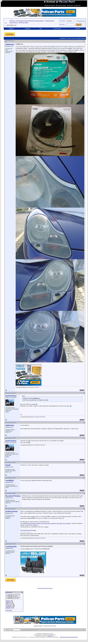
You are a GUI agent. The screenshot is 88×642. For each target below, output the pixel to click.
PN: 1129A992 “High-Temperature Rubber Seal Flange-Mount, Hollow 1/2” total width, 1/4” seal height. (45, 523)
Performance (77, 5)
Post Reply (9, 34)
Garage (27, 28)
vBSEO (50, 636)
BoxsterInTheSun (13, 496)
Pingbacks (8, 606)
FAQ (40, 28)
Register (11, 28)
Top (84, 629)
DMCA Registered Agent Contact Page (69, 637)
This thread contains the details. (28, 530)
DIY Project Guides (23, 22)
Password (62, 24)
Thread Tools (70, 38)
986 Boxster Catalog (50, 5)
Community (56, 28)
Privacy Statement (69, 629)
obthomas (9, 44)
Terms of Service (78, 629)
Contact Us (40, 629)
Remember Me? (81, 21)
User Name (62, 21)
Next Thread (49, 588)
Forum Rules (9, 610)
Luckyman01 (11, 547)
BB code (8, 600)
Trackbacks (8, 605)
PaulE (7, 465)
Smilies (8, 602)
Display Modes (80, 38)
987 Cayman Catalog (61, 5)
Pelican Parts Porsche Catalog (51, 629)
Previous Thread (42, 588)
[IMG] (7, 603)
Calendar (77, 28)
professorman (11, 511)
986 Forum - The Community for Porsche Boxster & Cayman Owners (27, 20)
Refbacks (8, 608)
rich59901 (9, 481)
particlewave (10, 396)
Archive (62, 629)
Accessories (70, 5)
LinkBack (63, 38)
